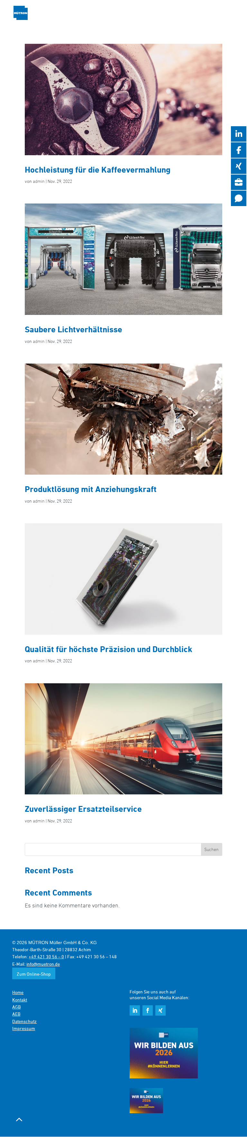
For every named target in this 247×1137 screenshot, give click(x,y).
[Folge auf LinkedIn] (135, 1010)
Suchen (211, 849)
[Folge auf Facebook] (147, 1010)
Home (17, 992)
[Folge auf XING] (160, 1010)
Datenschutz (24, 1021)
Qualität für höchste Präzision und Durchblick (108, 649)
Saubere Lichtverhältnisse (73, 329)
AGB (16, 1006)
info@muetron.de (43, 964)
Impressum (23, 1028)
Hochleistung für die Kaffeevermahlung (97, 169)
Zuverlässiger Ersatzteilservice (83, 808)
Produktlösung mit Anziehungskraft (91, 489)
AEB (16, 1014)
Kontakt (19, 999)
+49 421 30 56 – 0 (46, 956)
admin (39, 181)
